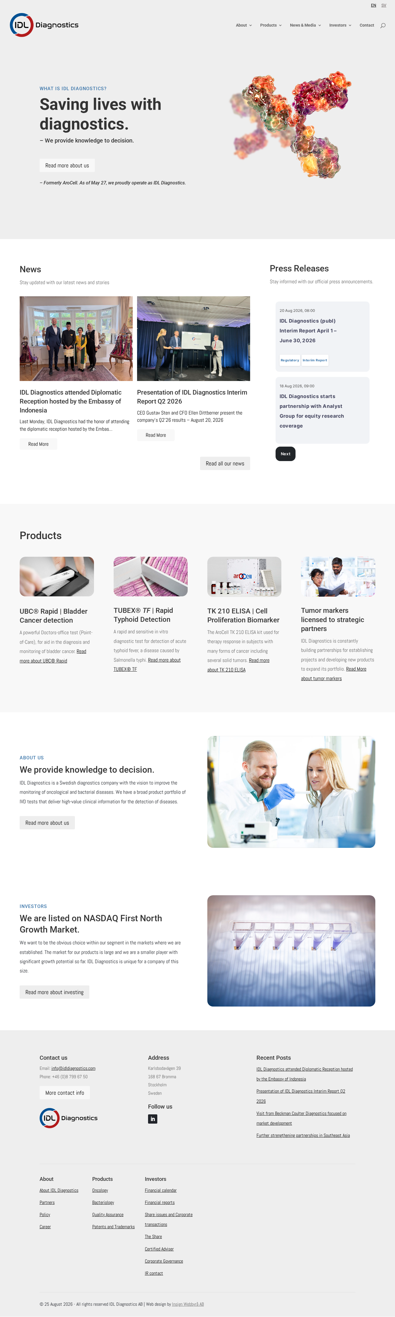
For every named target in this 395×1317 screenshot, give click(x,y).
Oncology (100, 1190)
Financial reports (160, 1202)
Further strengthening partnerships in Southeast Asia (303, 1135)
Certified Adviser (159, 1249)
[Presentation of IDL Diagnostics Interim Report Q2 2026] (193, 338)
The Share (153, 1236)
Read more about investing (54, 992)
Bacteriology (103, 1202)
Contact (367, 25)
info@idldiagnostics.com (73, 1068)
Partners (47, 1202)
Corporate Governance (164, 1261)
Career (45, 1227)
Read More (38, 444)
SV (383, 5)
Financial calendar (161, 1190)
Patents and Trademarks (113, 1227)
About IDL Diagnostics (59, 1190)
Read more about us (67, 165)
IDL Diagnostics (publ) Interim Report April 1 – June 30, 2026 (308, 330)
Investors (337, 25)
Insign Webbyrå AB (188, 1304)
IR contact (154, 1273)
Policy (45, 1214)
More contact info (64, 1092)
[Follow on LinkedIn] (152, 1119)
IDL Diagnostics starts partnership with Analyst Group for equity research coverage (312, 411)
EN (373, 5)
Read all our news (225, 463)
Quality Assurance (107, 1214)
